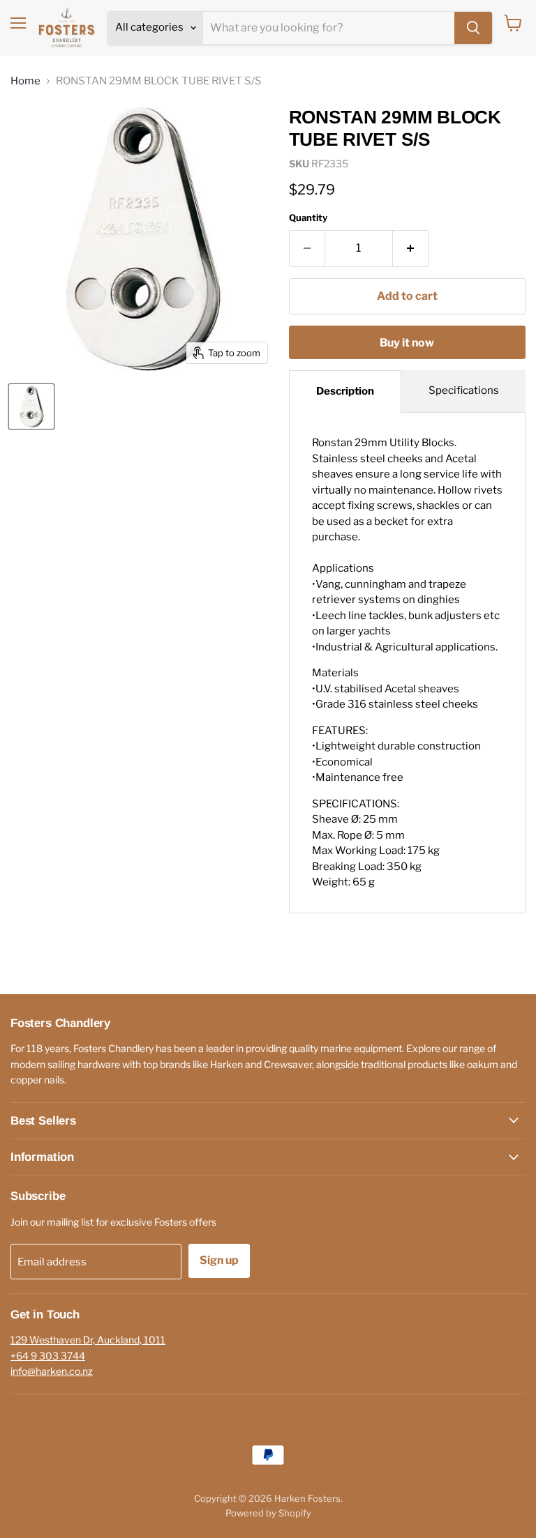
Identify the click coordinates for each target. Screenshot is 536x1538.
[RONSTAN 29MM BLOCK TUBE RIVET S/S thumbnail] (31, 406)
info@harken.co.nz (51, 1371)
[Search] (473, 28)
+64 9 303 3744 (47, 1356)
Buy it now (407, 342)
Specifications (464, 390)
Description (345, 391)
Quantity (308, 218)
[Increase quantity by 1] (411, 248)
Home (25, 81)
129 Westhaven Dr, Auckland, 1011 (87, 1340)
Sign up (219, 1260)
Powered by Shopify (268, 1512)
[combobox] (328, 28)
